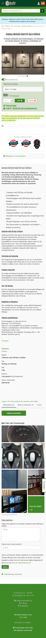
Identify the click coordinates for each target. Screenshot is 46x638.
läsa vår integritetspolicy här (21, 563)
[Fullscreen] (32, 71)
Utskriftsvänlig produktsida (12, 574)
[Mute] (28, 71)
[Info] (40, 71)
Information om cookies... (23, 622)
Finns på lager (10, 106)
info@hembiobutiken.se (24, 600)
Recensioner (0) (8, 405)
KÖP (19, 100)
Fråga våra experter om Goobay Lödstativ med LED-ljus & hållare (23, 525)
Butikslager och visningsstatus (15, 156)
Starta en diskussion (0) (26, 405)
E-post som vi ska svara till (11, 544)
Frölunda (24, 603)
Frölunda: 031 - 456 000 (23, 593)
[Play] (5, 71)
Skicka (5, 567)
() (15, 96)
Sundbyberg (23, 606)
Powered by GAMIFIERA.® (10, 515)
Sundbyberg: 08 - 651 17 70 (23, 595)
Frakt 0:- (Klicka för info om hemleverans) (21, 109)
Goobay (4, 351)
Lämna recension (14, 413)
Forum (39, 405)
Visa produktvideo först (11, 79)
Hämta (31, 100)
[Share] (36, 71)
